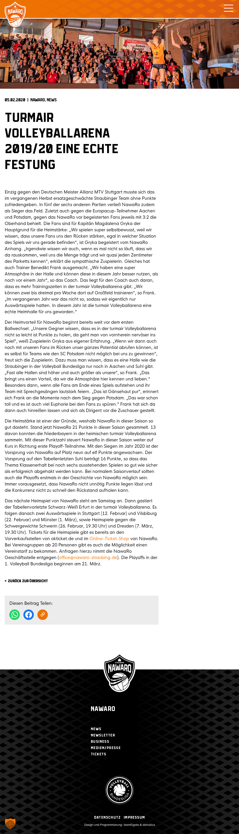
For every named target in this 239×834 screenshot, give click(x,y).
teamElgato (131, 825)
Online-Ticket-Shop (109, 538)
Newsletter (103, 735)
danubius (149, 825)
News (52, 100)
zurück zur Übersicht (28, 581)
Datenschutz (107, 817)
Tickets (98, 754)
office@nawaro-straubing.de (88, 557)
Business (100, 741)
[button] (10, 823)
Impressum (134, 817)
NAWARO (37, 100)
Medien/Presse (106, 748)
